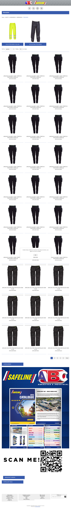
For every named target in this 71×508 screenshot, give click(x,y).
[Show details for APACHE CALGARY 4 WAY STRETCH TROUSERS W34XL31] (35, 124)
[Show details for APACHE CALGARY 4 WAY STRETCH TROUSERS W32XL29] (12, 94)
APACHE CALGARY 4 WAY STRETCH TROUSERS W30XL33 (58, 76)
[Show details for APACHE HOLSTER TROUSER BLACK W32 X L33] (58, 306)
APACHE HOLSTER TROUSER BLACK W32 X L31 (35, 318)
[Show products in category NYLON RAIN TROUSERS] (35, 31)
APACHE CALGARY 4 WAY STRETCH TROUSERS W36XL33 (58, 167)
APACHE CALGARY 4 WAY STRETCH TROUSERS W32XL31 (35, 107)
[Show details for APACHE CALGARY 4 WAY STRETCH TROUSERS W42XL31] (35, 245)
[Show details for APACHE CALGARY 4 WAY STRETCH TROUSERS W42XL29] (12, 245)
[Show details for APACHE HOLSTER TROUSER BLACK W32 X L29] (12, 306)
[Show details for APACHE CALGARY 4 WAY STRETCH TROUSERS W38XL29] (12, 185)
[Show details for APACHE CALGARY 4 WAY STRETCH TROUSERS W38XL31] (35, 185)
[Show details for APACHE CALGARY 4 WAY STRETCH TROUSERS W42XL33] (58, 245)
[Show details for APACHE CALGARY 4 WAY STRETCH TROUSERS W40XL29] (12, 215)
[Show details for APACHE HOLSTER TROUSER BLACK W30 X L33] (58, 275)
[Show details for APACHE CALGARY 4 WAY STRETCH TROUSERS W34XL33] (58, 124)
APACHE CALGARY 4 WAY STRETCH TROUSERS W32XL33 (58, 107)
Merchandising (26, 499)
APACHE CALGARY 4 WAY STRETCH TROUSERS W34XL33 (58, 137)
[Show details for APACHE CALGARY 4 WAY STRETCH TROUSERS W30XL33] (58, 64)
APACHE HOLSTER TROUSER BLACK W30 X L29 (12, 288)
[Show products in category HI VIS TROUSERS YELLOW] (12, 31)
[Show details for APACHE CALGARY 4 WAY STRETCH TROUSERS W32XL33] (58, 94)
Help (26, 498)
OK (35, 255)
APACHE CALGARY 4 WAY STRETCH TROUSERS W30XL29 (13, 76)
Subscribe (65, 497)
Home (3, 17)
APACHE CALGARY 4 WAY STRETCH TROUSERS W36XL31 (35, 167)
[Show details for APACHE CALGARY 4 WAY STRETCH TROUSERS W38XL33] (58, 185)
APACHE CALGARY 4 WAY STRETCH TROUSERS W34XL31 (35, 137)
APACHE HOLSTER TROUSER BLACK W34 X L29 (12, 348)
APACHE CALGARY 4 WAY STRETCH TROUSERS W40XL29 (13, 228)
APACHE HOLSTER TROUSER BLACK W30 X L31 (35, 288)
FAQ (26, 497)
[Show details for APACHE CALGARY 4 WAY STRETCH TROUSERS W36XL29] (12, 154)
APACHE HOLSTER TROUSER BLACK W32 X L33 (58, 318)
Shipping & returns (9, 496)
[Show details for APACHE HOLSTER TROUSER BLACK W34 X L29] (12, 336)
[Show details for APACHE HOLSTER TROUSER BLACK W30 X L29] (12, 275)
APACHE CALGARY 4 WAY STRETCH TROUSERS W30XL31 (35, 76)
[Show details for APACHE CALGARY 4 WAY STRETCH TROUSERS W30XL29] (12, 64)
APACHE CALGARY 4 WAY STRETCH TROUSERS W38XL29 (13, 197)
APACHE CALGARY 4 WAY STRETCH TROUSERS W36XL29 (13, 167)
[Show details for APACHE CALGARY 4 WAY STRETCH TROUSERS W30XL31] (35, 64)
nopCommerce (37, 506)
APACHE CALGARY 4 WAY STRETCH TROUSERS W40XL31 (35, 228)
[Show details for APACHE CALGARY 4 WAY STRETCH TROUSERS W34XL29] (12, 124)
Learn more (35, 257)
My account (42, 496)
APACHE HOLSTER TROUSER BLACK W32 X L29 (12, 318)
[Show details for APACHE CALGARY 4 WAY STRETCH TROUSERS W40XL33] (58, 215)
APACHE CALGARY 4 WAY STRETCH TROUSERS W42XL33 (58, 258)
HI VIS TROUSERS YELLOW (12, 44)
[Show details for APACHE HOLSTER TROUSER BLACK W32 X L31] (35, 306)
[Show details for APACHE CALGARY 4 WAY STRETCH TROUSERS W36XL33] (58, 154)
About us (10, 499)
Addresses (42, 498)
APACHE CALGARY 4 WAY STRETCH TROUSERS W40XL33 (58, 228)
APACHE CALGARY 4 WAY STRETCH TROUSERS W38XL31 (35, 197)
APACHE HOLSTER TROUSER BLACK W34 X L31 (35, 348)
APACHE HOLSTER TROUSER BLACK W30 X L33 (58, 288)
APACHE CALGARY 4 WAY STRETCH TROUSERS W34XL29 (13, 137)
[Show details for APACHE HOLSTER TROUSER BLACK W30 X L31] (35, 275)
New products (26, 496)
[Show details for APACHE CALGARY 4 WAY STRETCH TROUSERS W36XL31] (35, 154)
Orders (42, 497)
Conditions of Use (9, 498)
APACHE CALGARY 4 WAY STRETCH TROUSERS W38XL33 (58, 197)
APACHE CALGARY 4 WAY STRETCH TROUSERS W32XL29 (13, 107)
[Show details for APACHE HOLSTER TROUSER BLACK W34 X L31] (35, 336)
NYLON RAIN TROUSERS (35, 44)
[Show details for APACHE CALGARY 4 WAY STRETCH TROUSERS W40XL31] (35, 215)
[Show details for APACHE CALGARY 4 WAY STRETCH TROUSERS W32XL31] (35, 94)
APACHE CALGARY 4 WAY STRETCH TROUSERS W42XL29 (13, 258)
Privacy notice (10, 497)
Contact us (10, 500)
